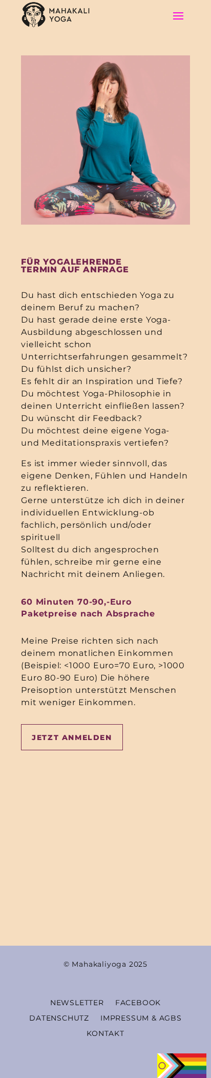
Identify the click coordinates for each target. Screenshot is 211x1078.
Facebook (138, 1002)
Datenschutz (59, 1017)
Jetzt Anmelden (72, 737)
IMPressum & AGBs (141, 1017)
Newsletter (77, 1002)
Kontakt (105, 1033)
